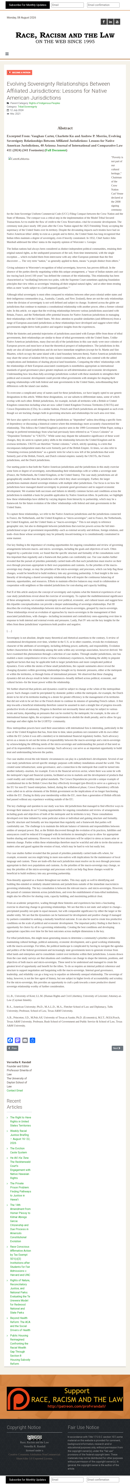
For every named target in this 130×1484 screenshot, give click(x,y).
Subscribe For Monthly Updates (27, 5)
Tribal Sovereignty (27, 106)
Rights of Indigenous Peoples (44, 103)
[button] (7, 54)
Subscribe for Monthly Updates (27, 1479)
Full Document (56, 150)
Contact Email (15, 1090)
